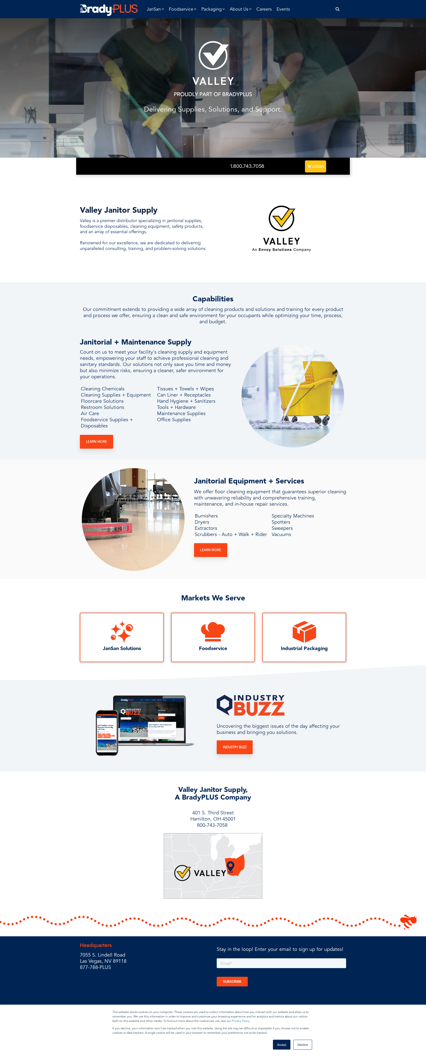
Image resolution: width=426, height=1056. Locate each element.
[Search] (337, 9)
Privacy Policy (240, 1021)
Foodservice (213, 649)
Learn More (96, 441)
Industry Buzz (235, 747)
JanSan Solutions (122, 649)
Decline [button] (303, 1044)
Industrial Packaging (304, 649)
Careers (264, 9)
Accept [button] (281, 1044)
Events (283, 9)
